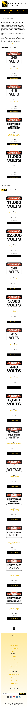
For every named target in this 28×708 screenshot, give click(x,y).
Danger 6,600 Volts (14, 410)
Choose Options (14, 78)
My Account (14, 639)
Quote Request (14, 648)
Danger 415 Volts (14, 101)
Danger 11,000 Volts (14, 167)
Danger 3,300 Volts (14, 311)
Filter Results (7, 185)
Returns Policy (14, 680)
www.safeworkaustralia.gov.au (8, 43)
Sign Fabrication (14, 666)
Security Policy (14, 683)
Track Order (14, 642)
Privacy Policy (14, 677)
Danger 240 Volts (14, 68)
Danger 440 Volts (14, 377)
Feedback (14, 651)
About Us (14, 656)
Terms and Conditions (14, 674)
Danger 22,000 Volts (14, 245)
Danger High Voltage (14, 476)
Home (2, 17)
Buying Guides (14, 686)
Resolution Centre (14, 645)
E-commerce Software (12, 705)
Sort (11, 189)
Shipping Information (14, 669)
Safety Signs (8, 17)
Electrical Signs (16, 17)
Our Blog (14, 659)
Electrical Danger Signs (8, 18)
